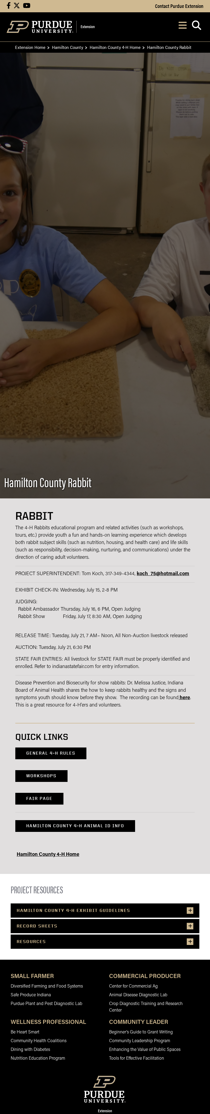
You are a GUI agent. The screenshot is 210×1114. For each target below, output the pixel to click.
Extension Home (30, 47)
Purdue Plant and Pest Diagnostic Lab (46, 1004)
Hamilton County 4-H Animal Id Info (75, 825)
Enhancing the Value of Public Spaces (144, 1050)
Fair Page (39, 798)
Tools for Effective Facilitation (136, 1058)
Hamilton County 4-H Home (115, 47)
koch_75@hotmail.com (163, 574)
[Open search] (196, 27)
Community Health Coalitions (38, 1041)
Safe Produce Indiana (31, 995)
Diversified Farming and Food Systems (47, 986)
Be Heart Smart (25, 1032)
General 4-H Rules (50, 753)
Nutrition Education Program (38, 1058)
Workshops (41, 775)
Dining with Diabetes (30, 1050)
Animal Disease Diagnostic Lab (138, 995)
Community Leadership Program (139, 1041)
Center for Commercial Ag (133, 986)
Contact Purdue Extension (179, 6)
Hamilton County (67, 47)
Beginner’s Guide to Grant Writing (141, 1032)
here (185, 698)
